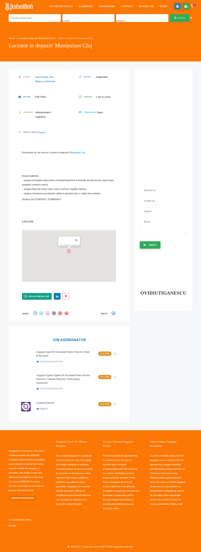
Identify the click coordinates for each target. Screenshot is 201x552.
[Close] (76, 240)
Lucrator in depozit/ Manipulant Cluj (36, 38)
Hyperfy (44, 408)
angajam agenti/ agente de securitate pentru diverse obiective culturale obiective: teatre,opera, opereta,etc (63, 379)
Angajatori (107, 6)
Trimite (153, 245)
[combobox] (66, 20)
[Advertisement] (163, 126)
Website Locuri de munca (22, 498)
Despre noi (146, 6)
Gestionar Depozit (45, 402)
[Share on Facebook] (35, 313)
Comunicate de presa (20, 519)
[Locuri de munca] (19, 6)
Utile (163, 6)
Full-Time (104, 354)
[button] (69, 252)
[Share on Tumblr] (54, 313)
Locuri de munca (61, 6)
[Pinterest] (60, 313)
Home (12, 38)
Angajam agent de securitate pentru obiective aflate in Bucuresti (63, 354)
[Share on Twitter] (41, 313)
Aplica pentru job (39, 296)
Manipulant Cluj (77, 152)
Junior (42, 132)
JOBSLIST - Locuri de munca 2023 (88, 546)
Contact (127, 6)
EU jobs (12, 525)
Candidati (85, 6)
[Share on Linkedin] (48, 313)
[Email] (67, 313)
